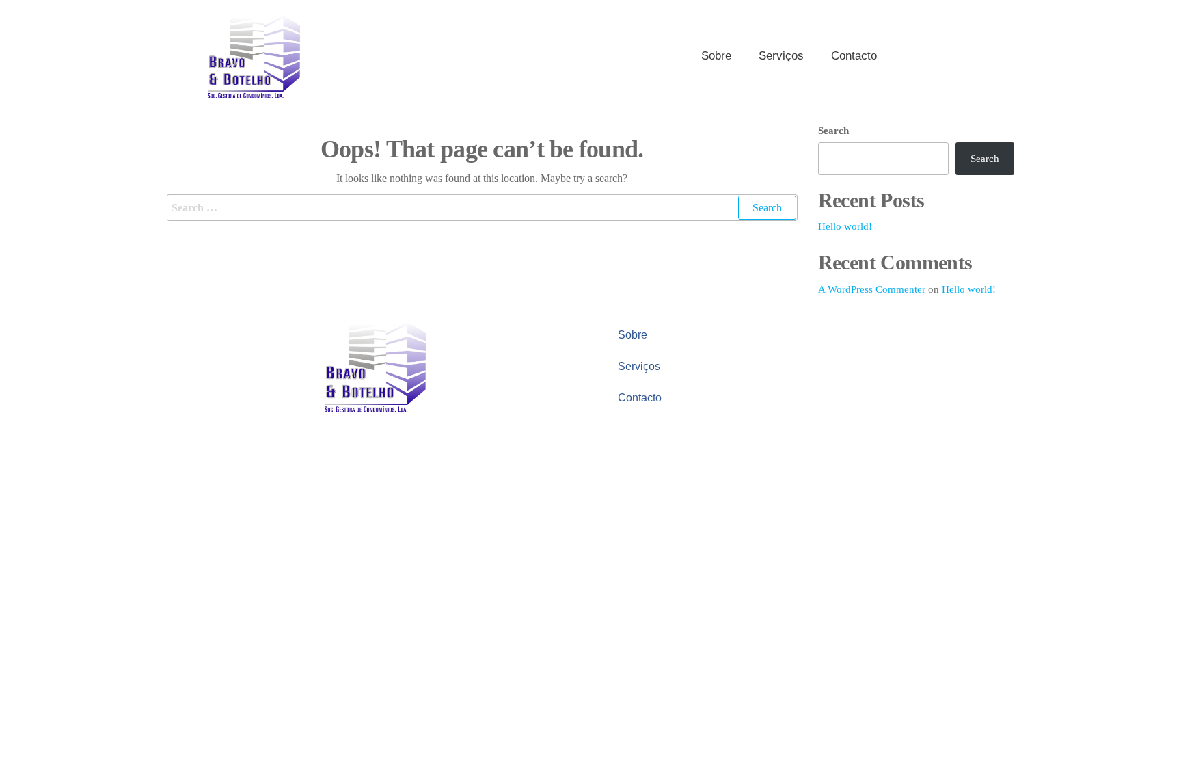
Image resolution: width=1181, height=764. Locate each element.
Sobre (716, 55)
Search (833, 130)
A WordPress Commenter (871, 289)
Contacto (854, 55)
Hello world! (845, 226)
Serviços (781, 55)
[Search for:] (482, 208)
